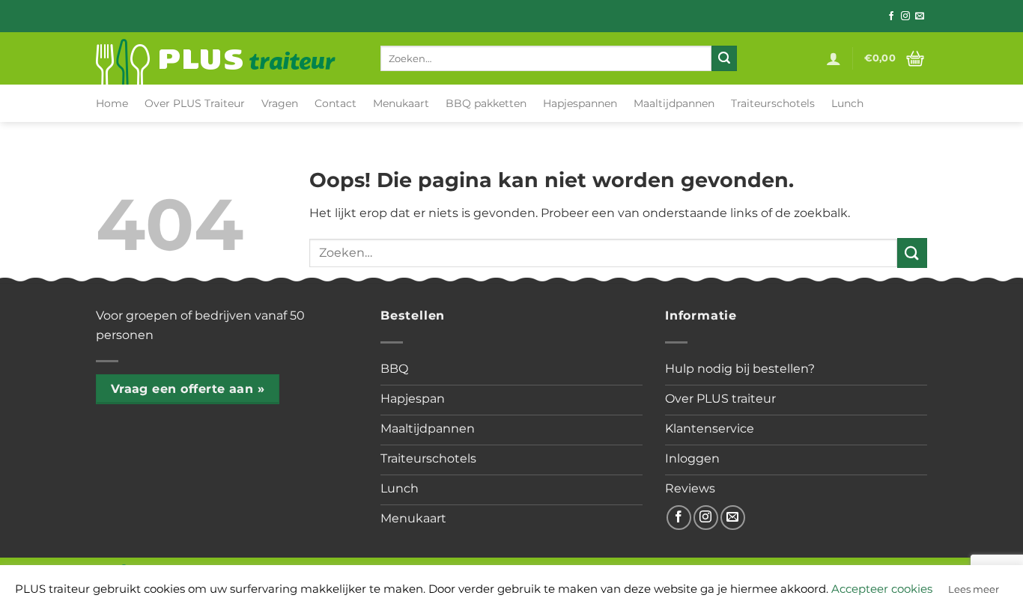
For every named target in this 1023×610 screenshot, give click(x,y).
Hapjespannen (580, 103)
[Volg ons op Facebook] (891, 16)
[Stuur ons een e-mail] (919, 16)
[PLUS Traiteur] (227, 58)
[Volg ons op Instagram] (905, 16)
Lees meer (973, 589)
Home (112, 103)
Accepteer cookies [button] (881, 589)
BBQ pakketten (486, 103)
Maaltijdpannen (674, 103)
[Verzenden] (724, 58)
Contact (335, 103)
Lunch (847, 103)
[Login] (833, 58)
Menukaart (401, 103)
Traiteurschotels (773, 103)
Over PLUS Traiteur (195, 103)
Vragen (279, 103)
